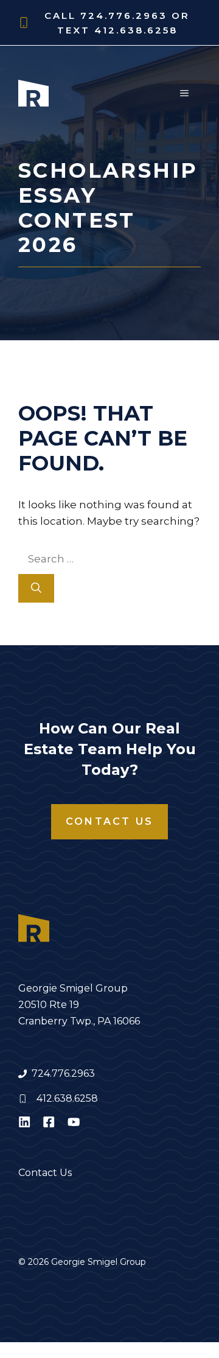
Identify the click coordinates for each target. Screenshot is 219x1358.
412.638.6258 (67, 1098)
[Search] (36, 588)
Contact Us (109, 821)
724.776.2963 (63, 1073)
